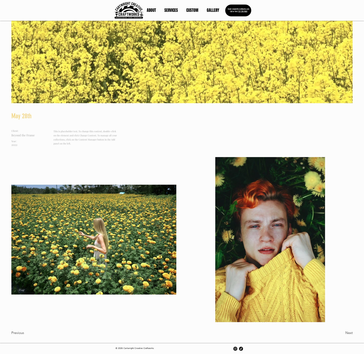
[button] (215, 10)
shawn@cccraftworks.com (240, 9)
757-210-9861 (242, 11)
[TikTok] (241, 349)
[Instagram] (235, 349)
